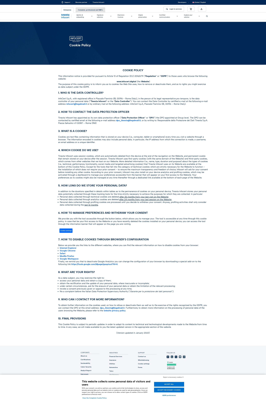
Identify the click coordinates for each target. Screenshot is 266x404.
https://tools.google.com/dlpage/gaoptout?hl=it (94, 264)
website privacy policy (115, 310)
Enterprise (67, 10)
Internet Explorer (68, 248)
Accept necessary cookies (169, 390)
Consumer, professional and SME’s (90, 10)
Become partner (81, 2)
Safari (62, 253)
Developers (182, 2)
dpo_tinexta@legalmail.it (128, 120)
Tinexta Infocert (98, 2)
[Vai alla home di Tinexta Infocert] (65, 16)
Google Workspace (69, 259)
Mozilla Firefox (67, 256)
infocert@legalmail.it (76, 104)
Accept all (169, 384)
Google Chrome (67, 250)
